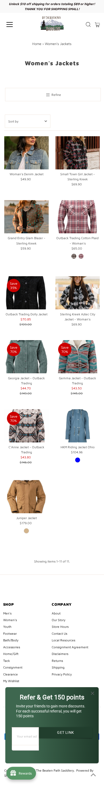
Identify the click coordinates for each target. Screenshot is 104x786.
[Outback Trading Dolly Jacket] (26, 292)
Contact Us (59, 633)
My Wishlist (11, 681)
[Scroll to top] (93, 775)
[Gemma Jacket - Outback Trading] (77, 356)
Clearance (10, 674)
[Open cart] (97, 24)
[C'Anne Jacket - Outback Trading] (26, 425)
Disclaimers (60, 653)
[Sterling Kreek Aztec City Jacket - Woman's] (77, 292)
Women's (10, 620)
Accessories (11, 647)
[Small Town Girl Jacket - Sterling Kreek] (77, 152)
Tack (6, 660)
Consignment (12, 667)
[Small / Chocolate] (74, 256)
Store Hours (60, 626)
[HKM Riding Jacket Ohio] (77, 425)
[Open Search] (88, 24)
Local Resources (63, 640)
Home (36, 44)
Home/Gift (10, 653)
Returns (57, 660)
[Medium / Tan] (26, 530)
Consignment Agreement (70, 647)
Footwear (10, 633)
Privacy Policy (62, 674)
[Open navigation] (14, 24)
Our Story (58, 620)
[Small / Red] (81, 256)
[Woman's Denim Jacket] (26, 152)
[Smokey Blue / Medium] (77, 460)
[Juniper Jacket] (26, 496)
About (56, 613)
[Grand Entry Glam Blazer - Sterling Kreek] (26, 216)
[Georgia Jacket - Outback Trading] (26, 356)
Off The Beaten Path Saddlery (52, 770)
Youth (7, 626)
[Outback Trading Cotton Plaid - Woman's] (77, 216)
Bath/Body (10, 640)
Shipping (58, 667)
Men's (7, 613)
